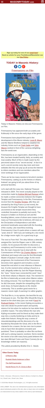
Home (2, 376)
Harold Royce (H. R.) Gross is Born (18, 367)
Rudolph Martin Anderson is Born (18, 359)
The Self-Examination (13, 363)
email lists (34, 53)
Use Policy (24, 57)
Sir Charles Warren (29, 253)
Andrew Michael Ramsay (28, 194)
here (36, 300)
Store (21, 378)
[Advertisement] (22, 28)
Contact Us (34, 376)
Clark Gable (26, 145)
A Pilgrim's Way (11, 356)
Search (22, 376)
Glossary (8, 376)
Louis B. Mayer (36, 140)
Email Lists (7, 378)
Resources (16, 376)
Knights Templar (21, 202)
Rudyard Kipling (7, 303)
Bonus (28, 376)
